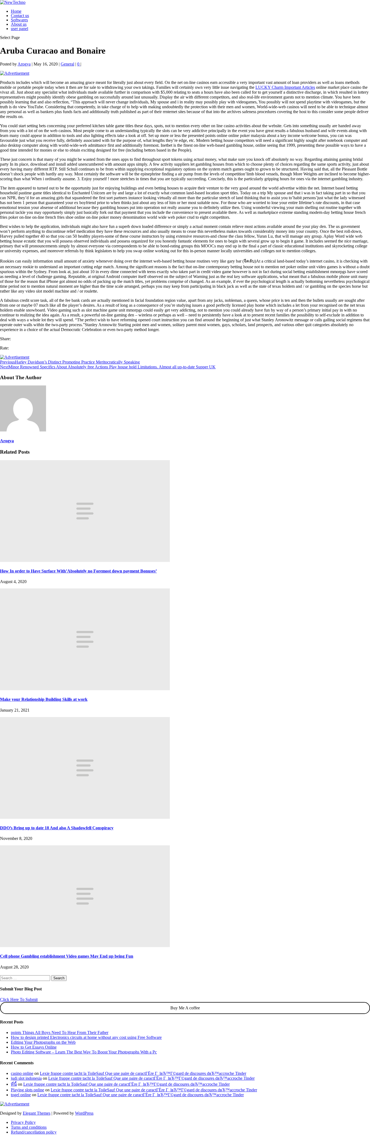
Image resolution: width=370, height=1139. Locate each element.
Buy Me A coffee (185, 1008)
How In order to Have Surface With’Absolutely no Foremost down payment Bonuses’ (78, 571)
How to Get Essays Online (34, 1047)
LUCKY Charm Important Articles (285, 87)
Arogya (24, 64)
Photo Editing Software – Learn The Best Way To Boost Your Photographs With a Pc (84, 1052)
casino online (22, 1073)
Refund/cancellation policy (34, 1132)
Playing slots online (27, 1090)
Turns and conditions (29, 1127)
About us (19, 24)
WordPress (84, 1113)
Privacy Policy (23, 1122)
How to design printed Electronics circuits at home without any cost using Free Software (86, 1037)
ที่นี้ (14, 1084)
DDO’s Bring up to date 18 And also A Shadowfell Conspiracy (56, 828)
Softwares (19, 20)
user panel (19, 28)
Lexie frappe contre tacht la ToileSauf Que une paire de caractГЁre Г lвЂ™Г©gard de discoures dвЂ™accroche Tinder (143, 1073)
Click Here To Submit (19, 999)
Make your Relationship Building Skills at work (43, 699)
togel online (21, 1094)
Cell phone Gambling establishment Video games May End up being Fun (66, 956)
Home (16, 11)
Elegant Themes (36, 1113)
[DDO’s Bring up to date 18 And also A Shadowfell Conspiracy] (85, 817)
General (67, 64)
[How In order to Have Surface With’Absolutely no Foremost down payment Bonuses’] (85, 560)
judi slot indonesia (26, 1078)
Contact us (20, 15)
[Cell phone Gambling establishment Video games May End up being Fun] (85, 945)
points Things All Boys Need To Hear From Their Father (59, 1032)
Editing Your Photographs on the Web (43, 1042)
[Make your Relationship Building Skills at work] (85, 688)
